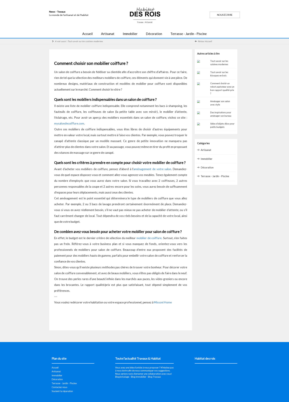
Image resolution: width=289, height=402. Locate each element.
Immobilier (130, 34)
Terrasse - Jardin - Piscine (188, 34)
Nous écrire (224, 14)
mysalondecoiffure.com (69, 123)
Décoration (154, 34)
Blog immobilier (138, 376)
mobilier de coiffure (149, 238)
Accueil (87, 34)
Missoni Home (163, 302)
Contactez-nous (59, 387)
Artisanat (107, 34)
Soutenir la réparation (62, 391)
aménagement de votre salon (152, 169)
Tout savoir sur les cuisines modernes (85, 41)
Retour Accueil (205, 41)
